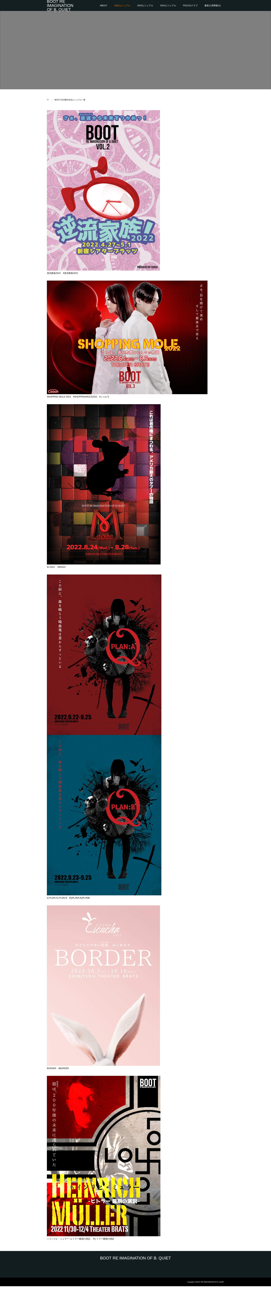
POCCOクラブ (190, 5)
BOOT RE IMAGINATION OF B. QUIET (60, 5)
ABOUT (103, 5)
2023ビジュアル (145, 5)
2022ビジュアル (122, 5)
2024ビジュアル (168, 5)
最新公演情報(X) (213, 5)
